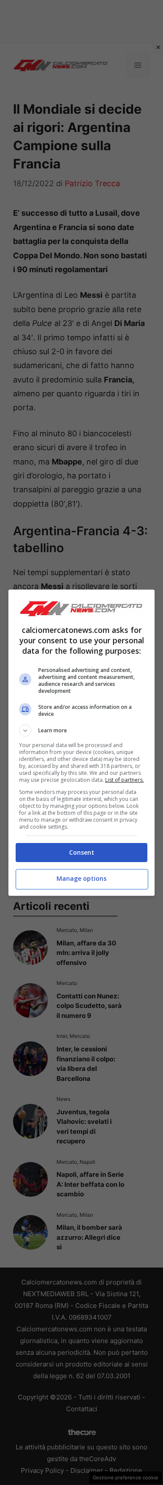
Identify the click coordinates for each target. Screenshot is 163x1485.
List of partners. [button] (124, 780)
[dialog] (81, 742)
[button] (81, 730)
